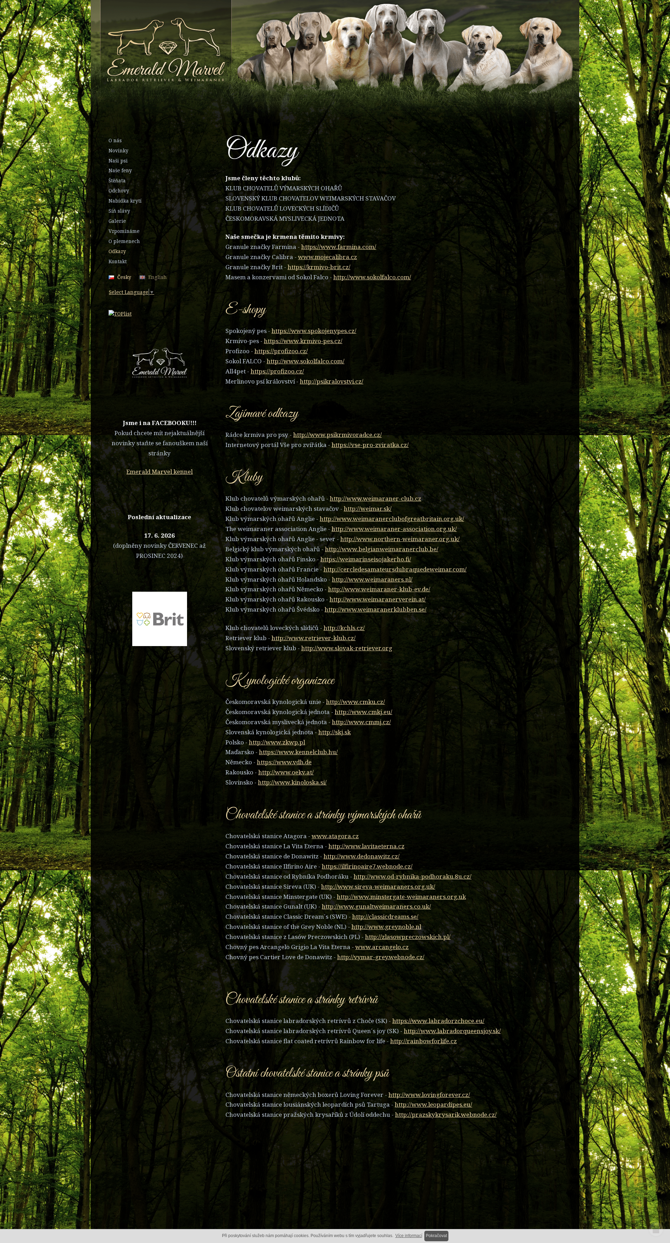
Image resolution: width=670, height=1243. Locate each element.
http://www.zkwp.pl (277, 742)
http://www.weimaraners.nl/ (372, 579)
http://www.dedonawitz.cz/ (361, 856)
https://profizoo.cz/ (281, 351)
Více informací (408, 1235)
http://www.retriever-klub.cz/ (313, 638)
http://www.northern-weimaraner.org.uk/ (400, 539)
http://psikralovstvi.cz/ (331, 381)
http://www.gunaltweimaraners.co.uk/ (376, 906)
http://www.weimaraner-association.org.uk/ (394, 529)
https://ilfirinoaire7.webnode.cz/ (367, 866)
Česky (124, 277)
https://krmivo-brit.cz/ (319, 267)
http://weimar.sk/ (368, 509)
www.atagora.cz (335, 836)
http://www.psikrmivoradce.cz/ (337, 435)
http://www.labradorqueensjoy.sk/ (452, 1031)
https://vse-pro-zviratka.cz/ (370, 445)
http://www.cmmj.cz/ (361, 722)
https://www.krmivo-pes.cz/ (303, 341)
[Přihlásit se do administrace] (656, 1229)
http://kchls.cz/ (344, 628)
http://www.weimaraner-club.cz (375, 498)
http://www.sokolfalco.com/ (372, 277)
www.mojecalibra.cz (327, 257)
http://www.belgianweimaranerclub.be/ (381, 549)
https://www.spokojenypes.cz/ (313, 331)
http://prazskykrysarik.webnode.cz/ (446, 1115)
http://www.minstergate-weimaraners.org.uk (401, 897)
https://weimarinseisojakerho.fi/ (365, 559)
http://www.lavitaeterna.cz (366, 846)
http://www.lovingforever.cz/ (429, 1095)
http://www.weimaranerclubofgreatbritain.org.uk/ (392, 519)
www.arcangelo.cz (382, 947)
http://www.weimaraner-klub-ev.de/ (379, 589)
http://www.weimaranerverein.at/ (377, 599)
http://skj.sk (334, 732)
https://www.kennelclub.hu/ (298, 752)
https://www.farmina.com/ (338, 247)
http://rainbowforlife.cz (423, 1041)
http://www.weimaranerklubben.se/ (375, 609)
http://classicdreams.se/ (385, 916)
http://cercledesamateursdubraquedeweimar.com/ (395, 569)
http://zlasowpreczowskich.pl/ (408, 937)
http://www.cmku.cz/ (355, 702)
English (157, 277)
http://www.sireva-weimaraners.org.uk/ (378, 886)
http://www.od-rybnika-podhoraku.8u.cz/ (412, 876)
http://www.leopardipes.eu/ (433, 1104)
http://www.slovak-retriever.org (346, 648)
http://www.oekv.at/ (286, 772)
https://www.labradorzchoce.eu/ (438, 1021)
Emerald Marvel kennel (159, 472)
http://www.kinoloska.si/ (292, 782)
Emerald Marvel (302, 51)
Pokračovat (436, 1235)
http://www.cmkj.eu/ (363, 712)
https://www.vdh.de (284, 762)
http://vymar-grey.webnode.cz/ (380, 957)
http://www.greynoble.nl (386, 927)
